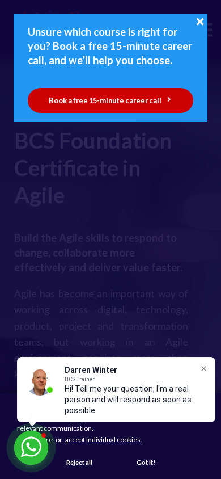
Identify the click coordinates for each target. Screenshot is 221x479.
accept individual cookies (103, 439)
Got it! (146, 462)
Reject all (79, 462)
